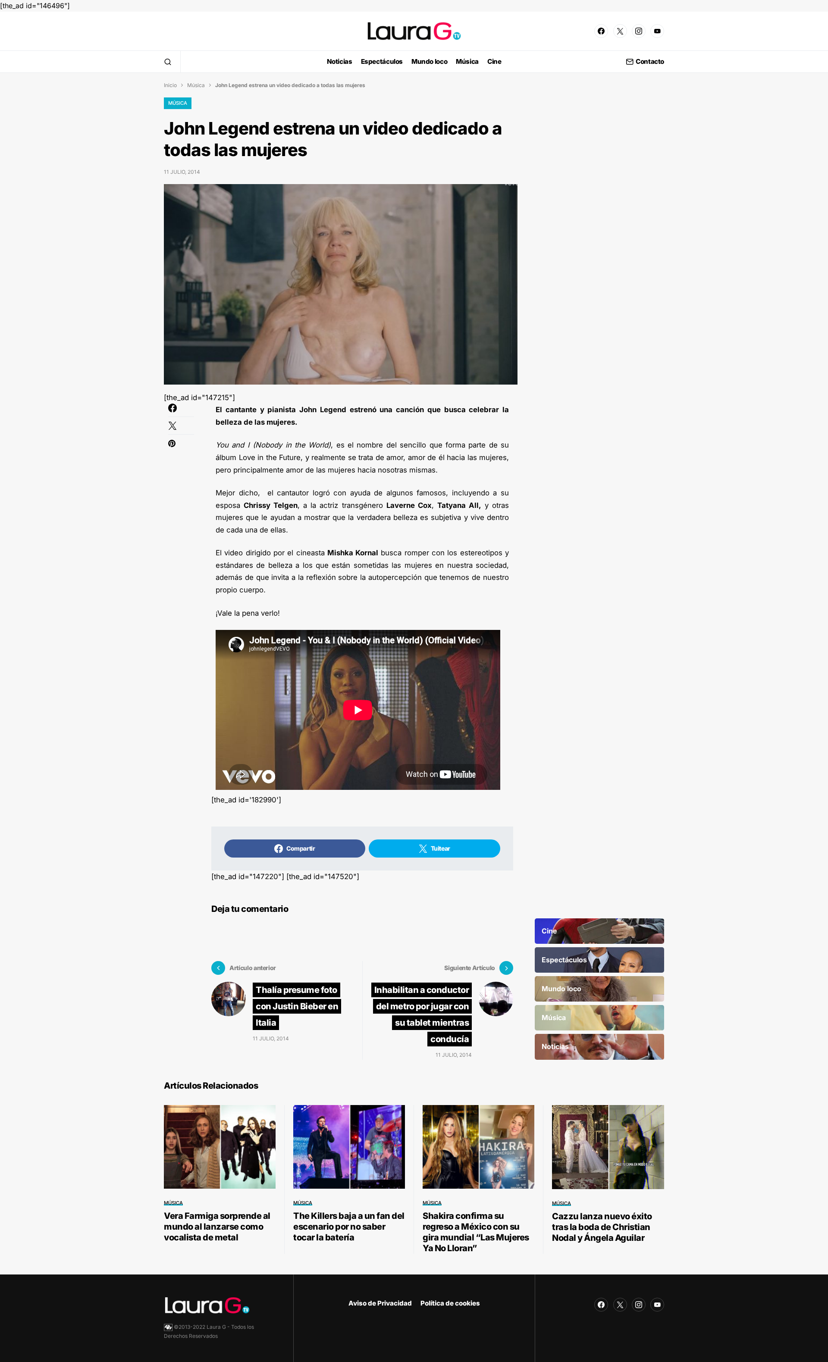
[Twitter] (620, 31)
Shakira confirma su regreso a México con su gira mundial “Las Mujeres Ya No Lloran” (476, 1232)
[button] (168, 62)
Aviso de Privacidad (380, 1303)
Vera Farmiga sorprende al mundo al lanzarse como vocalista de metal (217, 1227)
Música (196, 85)
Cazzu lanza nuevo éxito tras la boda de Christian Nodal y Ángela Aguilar (602, 1227)
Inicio (170, 85)
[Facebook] (601, 31)
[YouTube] (657, 31)
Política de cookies (450, 1303)
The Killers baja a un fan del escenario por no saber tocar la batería (349, 1227)
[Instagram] (639, 31)
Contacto (650, 62)
